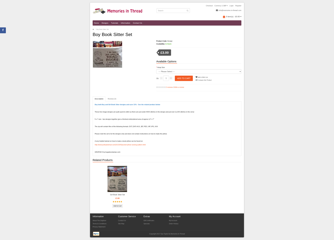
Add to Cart (183, 78)
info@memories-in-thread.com (230, 10)
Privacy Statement (99, 227)
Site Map (121, 224)
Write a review (179, 87)
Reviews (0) (112, 99)
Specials (147, 224)
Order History (173, 224)
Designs (105, 23)
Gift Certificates (149, 220)
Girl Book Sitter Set (117, 195)
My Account (173, 220)
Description (99, 99)
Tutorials (114, 23)
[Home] (93, 29)
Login (231, 6)
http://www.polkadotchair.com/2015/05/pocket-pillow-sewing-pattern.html (120, 145)
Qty (157, 78)
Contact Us (137, 23)
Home (96, 23)
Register (238, 6)
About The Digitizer (99, 220)
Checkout (209, 6)
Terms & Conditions (99, 224)
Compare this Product (204, 80)
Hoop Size (161, 67)
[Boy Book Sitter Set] (122, 54)
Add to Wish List (202, 77)
